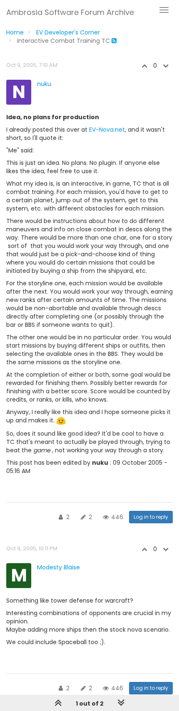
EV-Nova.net (107, 129)
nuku (44, 84)
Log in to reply (151, 516)
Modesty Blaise (58, 567)
